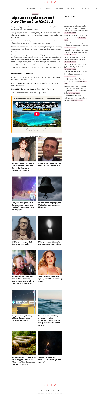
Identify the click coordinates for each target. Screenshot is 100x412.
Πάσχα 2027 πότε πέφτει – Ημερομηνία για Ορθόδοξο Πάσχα (32, 89)
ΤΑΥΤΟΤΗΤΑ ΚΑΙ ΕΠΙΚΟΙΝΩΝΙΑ (45, 394)
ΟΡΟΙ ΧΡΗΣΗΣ (58, 394)
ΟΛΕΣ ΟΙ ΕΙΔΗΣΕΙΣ (30, 9)
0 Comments (35, 14)
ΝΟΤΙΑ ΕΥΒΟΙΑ (70, 9)
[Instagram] (85, 9)
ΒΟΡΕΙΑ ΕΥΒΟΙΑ (59, 9)
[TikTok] (90, 9)
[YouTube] (88, 9)
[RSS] (56, 390)
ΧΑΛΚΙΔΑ (48, 9)
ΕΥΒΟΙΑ (41, 9)
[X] (82, 9)
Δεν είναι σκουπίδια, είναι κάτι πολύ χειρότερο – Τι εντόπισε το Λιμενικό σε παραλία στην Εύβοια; (76, 28)
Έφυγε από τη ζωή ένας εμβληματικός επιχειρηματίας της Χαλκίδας (76, 98)
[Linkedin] (93, 9)
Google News (41, 93)
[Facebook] (80, 9)
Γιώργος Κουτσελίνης (16, 14)
